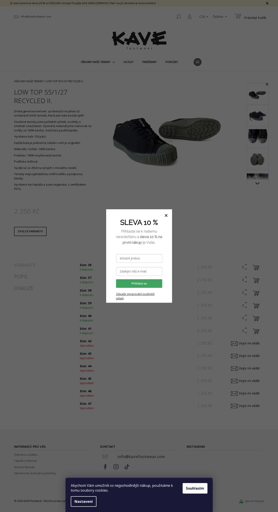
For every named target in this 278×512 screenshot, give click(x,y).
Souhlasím (195, 488)
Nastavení (83, 501)
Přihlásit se (139, 283)
